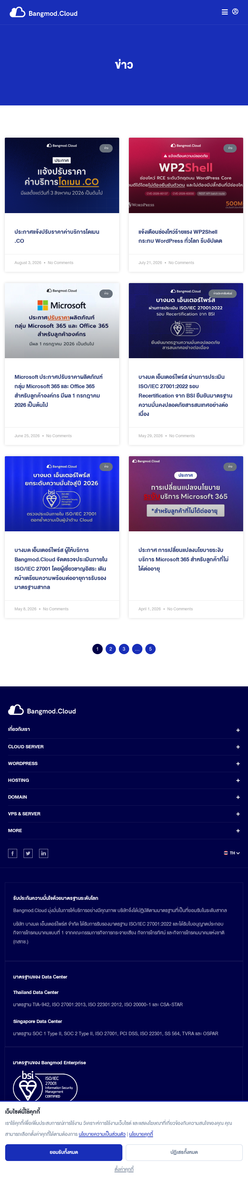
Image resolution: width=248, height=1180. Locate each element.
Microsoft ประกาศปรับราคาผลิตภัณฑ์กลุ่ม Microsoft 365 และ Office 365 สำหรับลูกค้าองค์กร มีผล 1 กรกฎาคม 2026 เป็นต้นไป (59, 390)
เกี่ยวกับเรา (19, 729)
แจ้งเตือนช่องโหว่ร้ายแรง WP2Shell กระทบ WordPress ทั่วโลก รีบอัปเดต (180, 236)
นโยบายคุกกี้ (141, 1134)
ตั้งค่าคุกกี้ (124, 1169)
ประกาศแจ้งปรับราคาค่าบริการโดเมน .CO (57, 236)
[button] (224, 12)
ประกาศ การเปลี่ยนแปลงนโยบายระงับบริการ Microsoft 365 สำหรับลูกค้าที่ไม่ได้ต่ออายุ (184, 560)
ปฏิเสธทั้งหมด (184, 1152)
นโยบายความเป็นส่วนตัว (102, 1134)
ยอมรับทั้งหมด (64, 1152)
